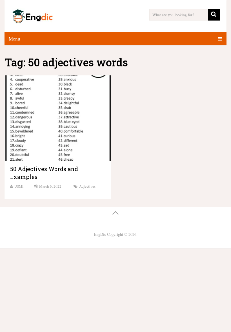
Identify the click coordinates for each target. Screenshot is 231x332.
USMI (18, 186)
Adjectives (87, 186)
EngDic (100, 234)
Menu (14, 38)
